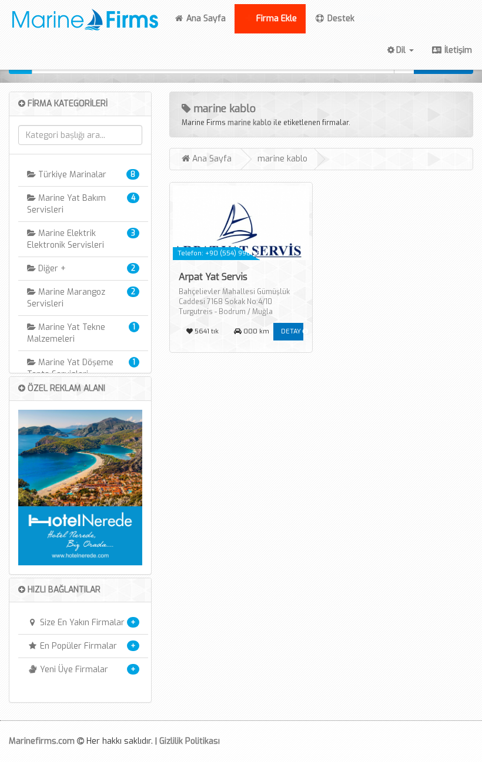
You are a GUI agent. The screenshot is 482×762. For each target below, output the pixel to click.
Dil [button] (402, 50)
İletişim (457, 50)
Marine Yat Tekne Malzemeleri (66, 333)
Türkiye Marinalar (71, 174)
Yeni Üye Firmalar (73, 669)
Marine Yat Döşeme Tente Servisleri (70, 368)
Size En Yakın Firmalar (81, 622)
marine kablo (249, 122)
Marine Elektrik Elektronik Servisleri (65, 239)
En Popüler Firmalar (77, 646)
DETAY (292, 331)
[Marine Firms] (81, 17)
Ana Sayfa (209, 18)
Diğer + (51, 268)
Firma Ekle (275, 18)
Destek (355, 18)
